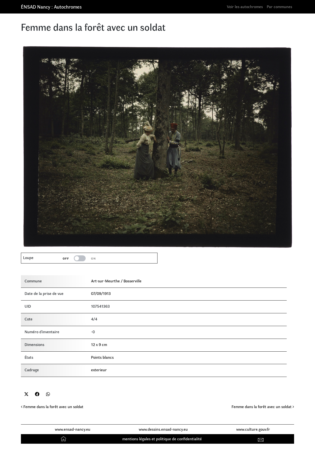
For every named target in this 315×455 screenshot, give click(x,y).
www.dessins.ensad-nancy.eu (163, 429)
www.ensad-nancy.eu (72, 429)
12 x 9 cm (99, 344)
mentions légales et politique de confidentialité (162, 438)
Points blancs (102, 357)
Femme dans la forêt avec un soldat (52, 406)
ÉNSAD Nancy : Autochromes (51, 6)
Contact (261, 438)
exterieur (99, 369)
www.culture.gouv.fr (253, 429)
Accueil (64, 438)
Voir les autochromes (245, 6)
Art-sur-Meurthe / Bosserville (116, 280)
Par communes (279, 6)
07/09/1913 (101, 293)
